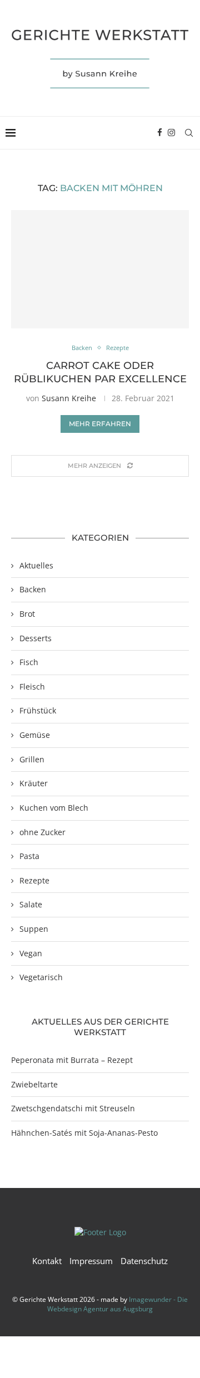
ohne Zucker (42, 832)
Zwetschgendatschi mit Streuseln (73, 1108)
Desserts (35, 638)
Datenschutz (144, 1260)
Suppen (33, 928)
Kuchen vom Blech (53, 807)
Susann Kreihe (69, 398)
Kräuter (33, 783)
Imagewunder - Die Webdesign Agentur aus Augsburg (117, 1304)
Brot (27, 613)
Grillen (31, 759)
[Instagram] (171, 133)
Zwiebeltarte (34, 1084)
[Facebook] (159, 133)
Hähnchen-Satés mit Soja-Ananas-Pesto (84, 1132)
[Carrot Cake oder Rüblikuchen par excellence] (100, 269)
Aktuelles (36, 565)
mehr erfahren (100, 424)
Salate (30, 904)
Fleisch (32, 686)
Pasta (29, 856)
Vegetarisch (41, 977)
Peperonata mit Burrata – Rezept (72, 1060)
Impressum (91, 1260)
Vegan (30, 953)
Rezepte (34, 880)
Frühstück (37, 710)
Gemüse (34, 735)
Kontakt (47, 1260)
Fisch (28, 662)
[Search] (188, 133)
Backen (32, 589)
